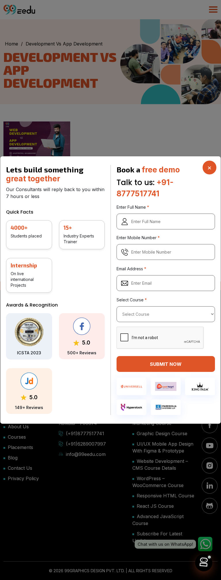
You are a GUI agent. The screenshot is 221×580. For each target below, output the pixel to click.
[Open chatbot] (203, 562)
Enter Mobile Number (138, 238)
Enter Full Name (133, 207)
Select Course (132, 300)
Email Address (131, 269)
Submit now (166, 364)
